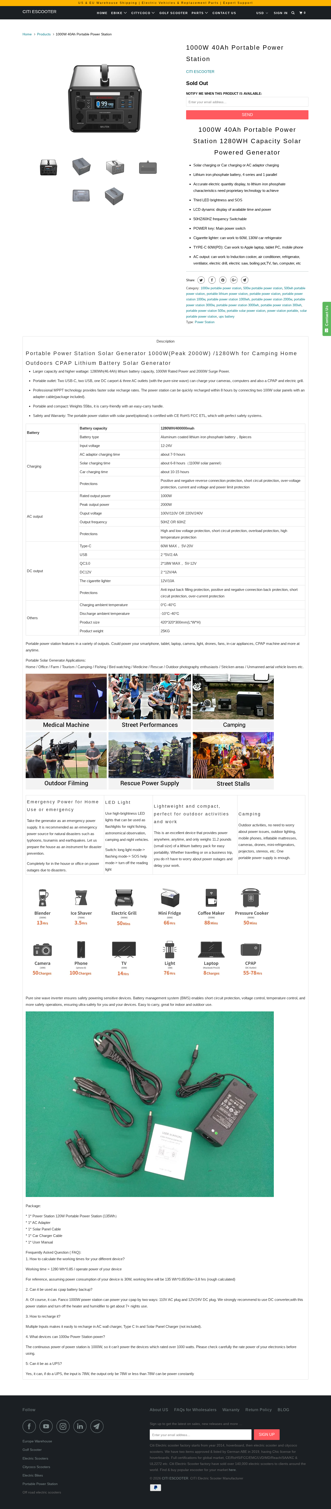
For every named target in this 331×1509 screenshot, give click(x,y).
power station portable (282, 311)
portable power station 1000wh (228, 299)
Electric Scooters (35, 1458)
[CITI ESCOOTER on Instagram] (64, 1426)
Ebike (117, 13)
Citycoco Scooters (36, 1467)
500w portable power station (262, 288)
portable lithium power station (227, 294)
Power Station (204, 322)
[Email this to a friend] (244, 280)
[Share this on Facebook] (211, 280)
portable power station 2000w (272, 299)
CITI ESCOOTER (39, 11)
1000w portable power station (221, 288)
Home (102, 13)
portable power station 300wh (281, 305)
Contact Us (224, 13)
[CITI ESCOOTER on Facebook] (31, 1426)
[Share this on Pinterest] (222, 280)
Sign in (281, 13)
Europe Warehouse (37, 1441)
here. (233, 1470)
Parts (198, 13)
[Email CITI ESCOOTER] (98, 1426)
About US (159, 1410)
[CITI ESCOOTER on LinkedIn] (81, 1426)
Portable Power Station (40, 1484)
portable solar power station (246, 311)
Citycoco (141, 13)
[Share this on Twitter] (200, 280)
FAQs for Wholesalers (195, 1410)
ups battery (227, 316)
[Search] (293, 13)
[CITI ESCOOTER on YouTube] (47, 1426)
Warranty (231, 1410)
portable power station (265, 294)
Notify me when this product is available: (224, 93)
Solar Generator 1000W (133, 353)
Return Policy (258, 1410)
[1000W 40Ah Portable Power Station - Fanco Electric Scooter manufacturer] (102, 95)
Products (44, 34)
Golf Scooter (173, 13)
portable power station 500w (205, 311)
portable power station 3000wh (237, 305)
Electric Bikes (33, 1475)
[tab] (165, 341)
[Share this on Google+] (233, 280)
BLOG (283, 1410)
